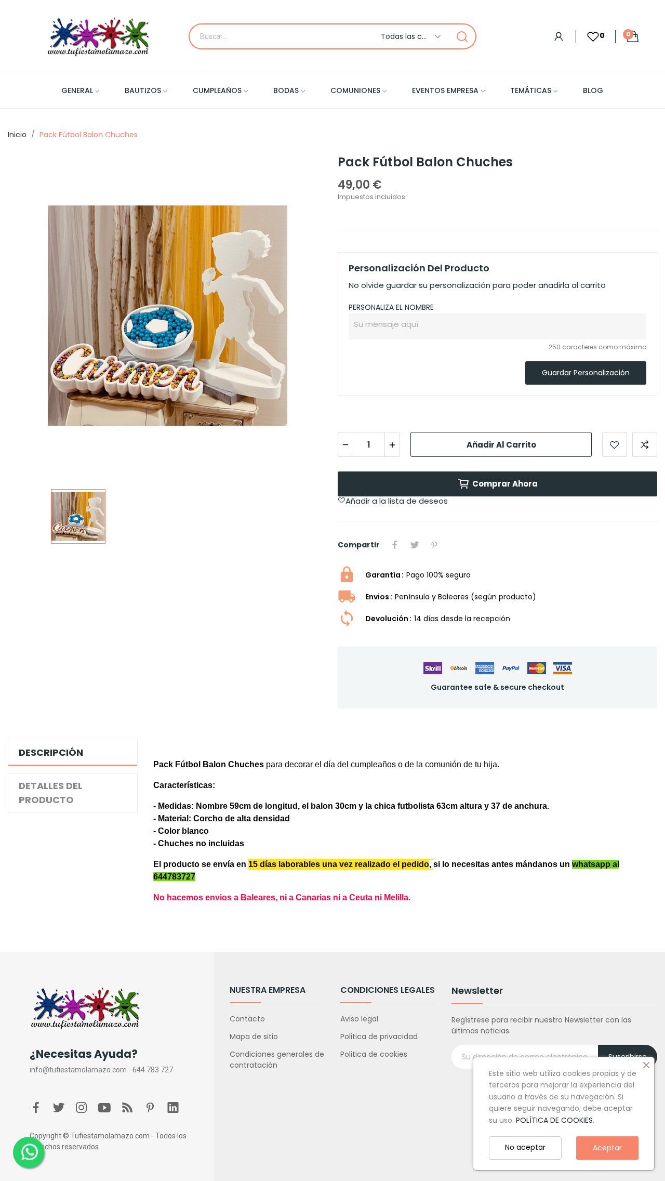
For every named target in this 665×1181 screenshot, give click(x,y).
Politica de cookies (373, 1054)
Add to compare (644, 444)
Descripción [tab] (51, 752)
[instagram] (81, 1108)
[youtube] (104, 1108)
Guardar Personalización (586, 373)
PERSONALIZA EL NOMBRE (391, 307)
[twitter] (58, 1108)
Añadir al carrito (501, 444)
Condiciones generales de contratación (277, 1059)
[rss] (127, 1108)
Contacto (247, 1019)
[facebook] (36, 1108)
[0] (588, 36)
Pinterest (434, 545)
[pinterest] (150, 1108)
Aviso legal (359, 1019)
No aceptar (525, 1147)
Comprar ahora (505, 483)
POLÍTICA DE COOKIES (554, 1120)
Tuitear (414, 545)
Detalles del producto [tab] (51, 792)
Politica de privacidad (379, 1036)
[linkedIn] (173, 1108)
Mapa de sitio (254, 1036)
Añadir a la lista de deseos (614, 444)
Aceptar (607, 1148)
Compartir (395, 545)
